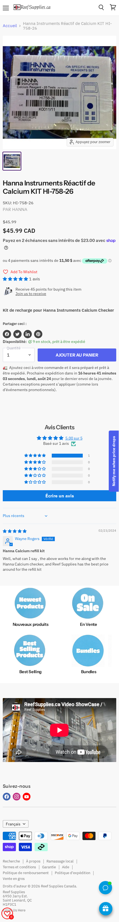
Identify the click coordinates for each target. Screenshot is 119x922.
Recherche (11, 861)
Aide (65, 867)
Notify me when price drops (113, 461)
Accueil (10, 25)
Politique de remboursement (26, 873)
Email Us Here (14, 910)
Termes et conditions (19, 867)
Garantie (49, 867)
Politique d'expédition (72, 873)
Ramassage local (60, 861)
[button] (16, 278)
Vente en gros (14, 878)
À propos (33, 861)
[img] (15, 531)
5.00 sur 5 (73, 438)
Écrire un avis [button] (59, 496)
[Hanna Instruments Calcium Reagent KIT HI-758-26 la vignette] (12, 161)
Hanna (20, 209)
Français (13, 824)
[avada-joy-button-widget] (105, 908)
